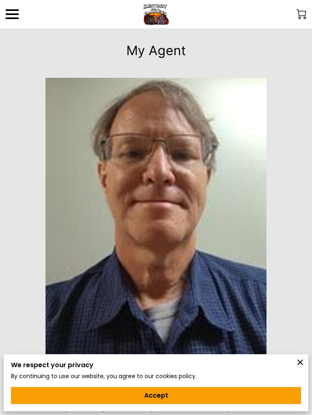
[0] (301, 14)
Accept (156, 395)
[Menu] (12, 14)
